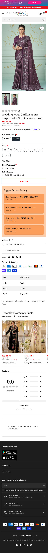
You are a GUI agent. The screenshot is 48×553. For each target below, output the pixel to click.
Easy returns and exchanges (15, 244)
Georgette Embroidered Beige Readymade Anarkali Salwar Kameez (34, 363)
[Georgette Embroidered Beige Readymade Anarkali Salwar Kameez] (35, 336)
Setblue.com (41, 540)
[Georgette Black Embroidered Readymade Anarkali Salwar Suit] (13, 336)
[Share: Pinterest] (16, 257)
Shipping (4, 126)
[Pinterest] (31, 545)
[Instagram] (24, 545)
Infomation (6, 465)
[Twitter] (20, 545)
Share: (4, 257)
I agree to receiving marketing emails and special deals (24, 490)
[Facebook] (17, 545)
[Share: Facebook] (9, 257)
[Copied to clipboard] (20, 257)
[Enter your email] (44, 485)
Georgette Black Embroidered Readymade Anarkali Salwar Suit (11, 363)
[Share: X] (12, 257)
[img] (9, 111)
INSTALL (34, 3)
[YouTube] (27, 545)
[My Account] (40, 13)
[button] (33, 376)
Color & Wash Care (12, 250)
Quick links (6, 472)
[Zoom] (42, 28)
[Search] (43, 19)
